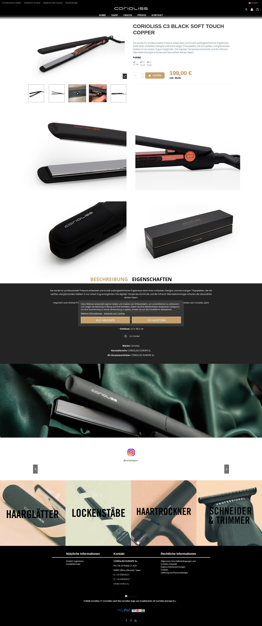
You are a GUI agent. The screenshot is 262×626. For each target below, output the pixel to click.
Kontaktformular (73, 564)
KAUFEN (157, 75)
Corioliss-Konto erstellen (12, 3)
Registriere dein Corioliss (53, 3)
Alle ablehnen (105, 320)
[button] (115, 15)
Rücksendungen (72, 3)
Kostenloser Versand (32, 3)
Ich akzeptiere (156, 320)
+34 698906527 (122, 575)
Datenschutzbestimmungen (173, 567)
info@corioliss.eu (121, 584)
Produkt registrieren (75, 561)
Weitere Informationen (91, 313)
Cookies (164, 570)
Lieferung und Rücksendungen (174, 572)
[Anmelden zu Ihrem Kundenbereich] (252, 10)
